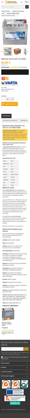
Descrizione (6, 116)
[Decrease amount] (12, 99)
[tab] (6, 116)
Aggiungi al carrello (9, 104)
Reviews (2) (24, 120)
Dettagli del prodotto (10, 120)
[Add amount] (8, 99)
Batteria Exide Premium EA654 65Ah (7, 323)
